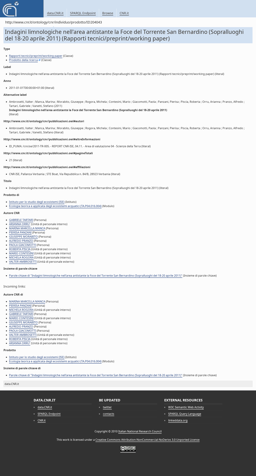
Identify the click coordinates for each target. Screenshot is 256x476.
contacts (108, 414)
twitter (107, 407)
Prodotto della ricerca (23, 60)
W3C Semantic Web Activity (186, 407)
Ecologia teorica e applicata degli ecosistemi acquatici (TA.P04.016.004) (55, 206)
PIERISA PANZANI (20, 232)
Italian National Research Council (140, 431)
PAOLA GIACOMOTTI (22, 245)
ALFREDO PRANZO (21, 241)
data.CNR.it (55, 13)
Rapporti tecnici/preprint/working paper (35, 56)
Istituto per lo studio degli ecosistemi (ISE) (36, 202)
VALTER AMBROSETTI (23, 262)
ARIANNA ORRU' (19, 224)
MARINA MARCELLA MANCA (27, 228)
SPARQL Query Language (184, 414)
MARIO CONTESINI (21, 253)
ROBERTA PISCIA (19, 249)
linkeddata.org (178, 420)
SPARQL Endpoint (83, 13)
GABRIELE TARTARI (21, 220)
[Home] (21, 8)
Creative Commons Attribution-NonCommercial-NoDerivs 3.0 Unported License (147, 440)
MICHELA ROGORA (21, 257)
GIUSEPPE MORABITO (23, 237)
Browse (107, 13)
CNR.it (124, 13)
